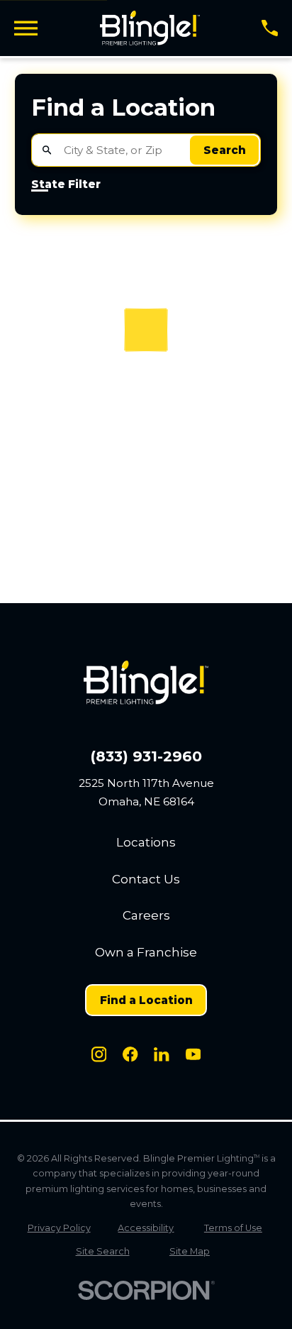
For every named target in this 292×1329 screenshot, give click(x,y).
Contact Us (146, 879)
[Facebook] (130, 1054)
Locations (146, 842)
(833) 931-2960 (146, 756)
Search (224, 150)
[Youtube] (193, 1054)
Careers (146, 915)
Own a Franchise (146, 952)
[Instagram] (98, 1054)
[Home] (150, 28)
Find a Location (146, 1000)
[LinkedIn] (161, 1054)
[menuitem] (59, 1227)
